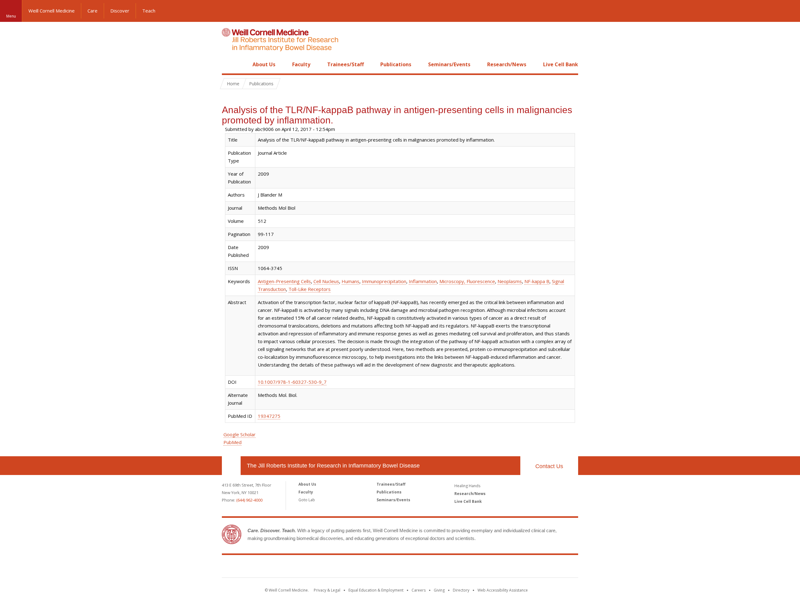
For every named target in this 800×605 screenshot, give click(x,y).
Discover (119, 11)
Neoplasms (510, 281)
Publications (395, 64)
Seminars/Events (449, 64)
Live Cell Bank (560, 64)
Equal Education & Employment (375, 590)
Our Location (231, 465)
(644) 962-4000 (249, 500)
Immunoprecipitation (384, 281)
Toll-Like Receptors (309, 289)
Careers (419, 590)
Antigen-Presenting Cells (284, 281)
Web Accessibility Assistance (503, 590)
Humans (350, 281)
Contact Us (549, 466)
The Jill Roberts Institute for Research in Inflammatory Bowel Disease (333, 465)
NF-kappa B (536, 281)
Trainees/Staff (345, 64)
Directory (461, 590)
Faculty (301, 64)
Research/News (506, 64)
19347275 (269, 416)
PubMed (232, 442)
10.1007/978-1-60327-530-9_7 (292, 382)
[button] (789, 11)
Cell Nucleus (326, 281)
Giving (439, 590)
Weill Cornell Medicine (51, 11)
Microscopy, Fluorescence (467, 281)
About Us (263, 64)
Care (93, 11)
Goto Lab (306, 499)
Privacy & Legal (327, 590)
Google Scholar (239, 434)
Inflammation (423, 281)
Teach (148, 11)
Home (228, 64)
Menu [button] (11, 16)
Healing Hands (467, 485)
